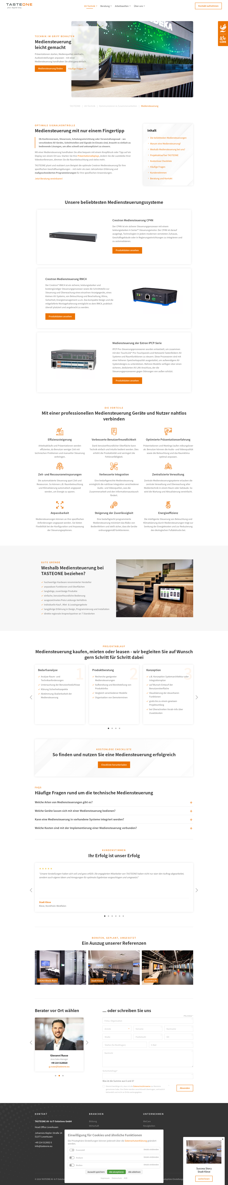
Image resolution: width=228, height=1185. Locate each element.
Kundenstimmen (158, 172)
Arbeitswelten (122, 6)
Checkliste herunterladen (114, 764)
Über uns (138, 6)
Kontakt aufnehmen (208, 5)
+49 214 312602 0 (43, 1142)
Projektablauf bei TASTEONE (164, 155)
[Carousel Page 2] (112, 728)
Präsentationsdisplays (88, 155)
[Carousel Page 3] (116, 728)
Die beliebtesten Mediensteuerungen (168, 137)
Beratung (105, 6)
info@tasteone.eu (43, 1146)
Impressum (105, 1178)
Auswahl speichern (96, 1171)
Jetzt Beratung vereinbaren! (49, 178)
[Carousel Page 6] (123, 916)
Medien (79, 1165)
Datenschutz (117, 1178)
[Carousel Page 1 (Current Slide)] (108, 728)
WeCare (147, 1121)
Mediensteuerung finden (50, 68)
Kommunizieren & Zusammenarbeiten (118, 105)
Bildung (93, 1121)
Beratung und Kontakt (161, 178)
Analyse (79, 1157)
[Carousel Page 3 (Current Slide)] (63, 1075)
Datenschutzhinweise (141, 1086)
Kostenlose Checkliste (161, 161)
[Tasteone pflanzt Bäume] (223, 33)
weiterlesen (204, 1178)
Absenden (185, 1088)
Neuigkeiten (149, 1125)
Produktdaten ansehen (127, 250)
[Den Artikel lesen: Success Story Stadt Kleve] (203, 1162)
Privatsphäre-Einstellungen (173, 1179)
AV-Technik (89, 6)
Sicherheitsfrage (110, 1070)
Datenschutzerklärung (136, 1140)
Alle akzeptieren (116, 1171)
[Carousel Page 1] (55, 1075)
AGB (125, 1178)
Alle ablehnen (134, 1171)
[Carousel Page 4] (119, 728)
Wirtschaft (94, 1125)
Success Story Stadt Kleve (204, 1170)
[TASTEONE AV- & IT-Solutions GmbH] (19, 6)
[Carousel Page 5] (119, 916)
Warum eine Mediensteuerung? (165, 143)
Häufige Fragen (75, 68)
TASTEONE (75, 105)
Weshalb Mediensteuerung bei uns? (167, 149)
